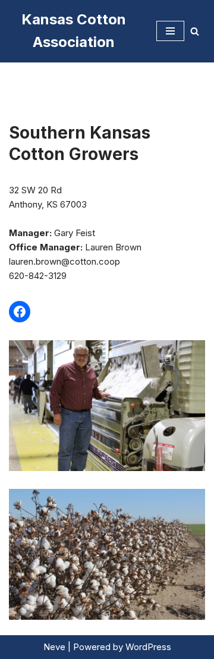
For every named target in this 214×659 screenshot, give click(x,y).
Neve (54, 646)
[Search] (194, 31)
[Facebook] (19, 311)
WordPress (148, 646)
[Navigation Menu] (170, 31)
